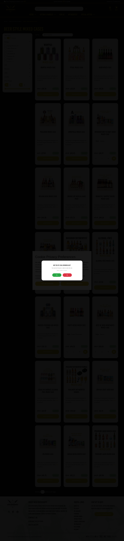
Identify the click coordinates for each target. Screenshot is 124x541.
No (67, 275)
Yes (57, 275)
